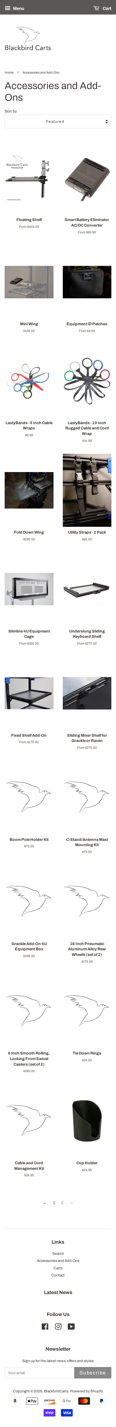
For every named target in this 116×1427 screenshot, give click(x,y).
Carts (58, 1268)
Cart (106, 8)
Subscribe (92, 1372)
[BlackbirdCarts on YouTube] (71, 1328)
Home (9, 72)
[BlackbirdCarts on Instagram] (58, 1328)
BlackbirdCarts (56, 1391)
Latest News (58, 1292)
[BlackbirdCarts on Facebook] (45, 1328)
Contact (58, 1275)
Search (58, 1253)
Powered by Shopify (86, 1391)
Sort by (11, 111)
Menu (18, 8)
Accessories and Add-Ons (58, 1261)
